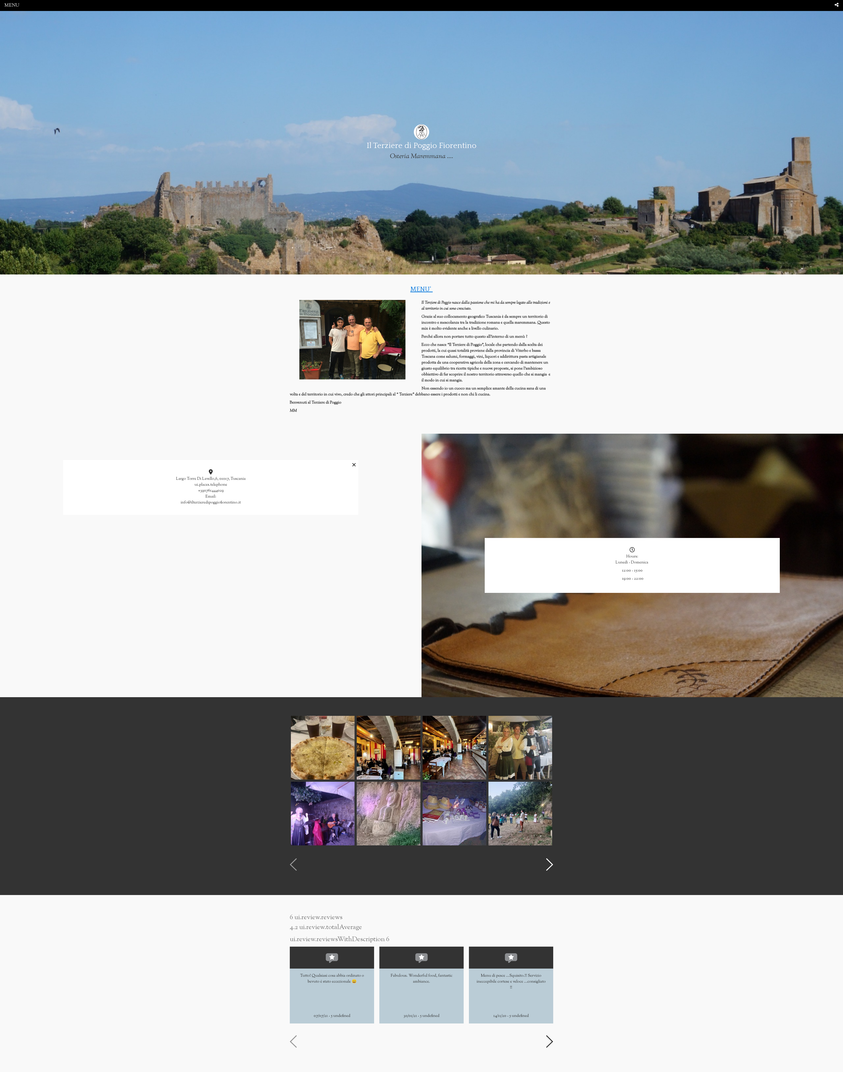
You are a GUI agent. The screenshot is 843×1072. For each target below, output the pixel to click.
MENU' (421, 289)
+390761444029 (211, 491)
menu (11, 5)
